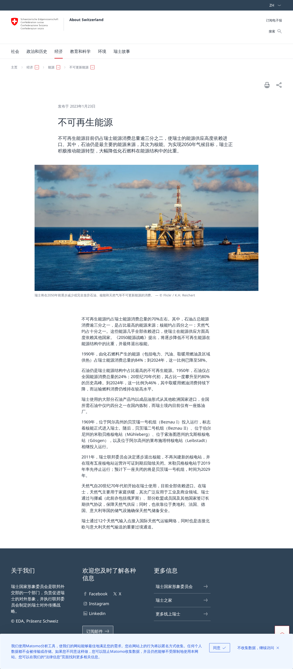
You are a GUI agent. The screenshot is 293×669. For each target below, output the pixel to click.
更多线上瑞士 (168, 614)
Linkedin (97, 613)
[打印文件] (267, 84)
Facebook (98, 593)
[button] (15, 51)
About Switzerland (86, 19)
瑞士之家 (164, 600)
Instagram (99, 603)
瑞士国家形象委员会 (174, 586)
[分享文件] (279, 85)
